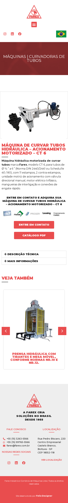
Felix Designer (44, 496)
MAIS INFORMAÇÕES (22, 261)
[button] (34, 24)
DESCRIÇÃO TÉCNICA (23, 254)
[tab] (34, 254)
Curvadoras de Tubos (46, 58)
